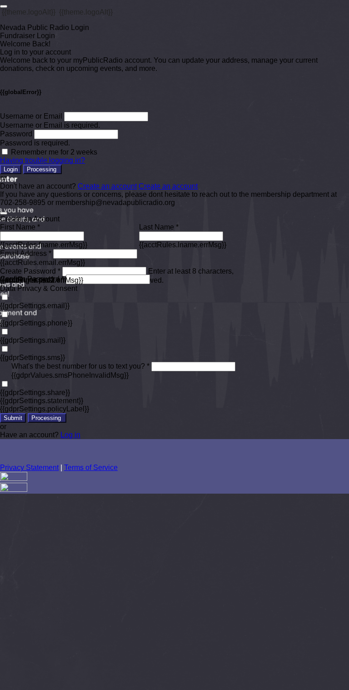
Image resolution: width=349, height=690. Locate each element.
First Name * (20, 227)
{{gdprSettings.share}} (35, 392)
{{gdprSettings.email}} (35, 306)
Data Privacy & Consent (38, 288)
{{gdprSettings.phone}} (36, 323)
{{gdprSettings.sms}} (32, 357)
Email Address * (25, 253)
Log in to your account (35, 52)
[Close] (3, 213)
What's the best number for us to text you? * (80, 366)
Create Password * (30, 271)
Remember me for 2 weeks (54, 152)
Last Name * (159, 227)
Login (11, 169)
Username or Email (31, 116)
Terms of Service (91, 467)
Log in (70, 435)
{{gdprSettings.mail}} (32, 340)
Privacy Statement (29, 467)
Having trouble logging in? (42, 160)
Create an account (107, 186)
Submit (13, 418)
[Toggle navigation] (3, 6)
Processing (42, 169)
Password (16, 134)
